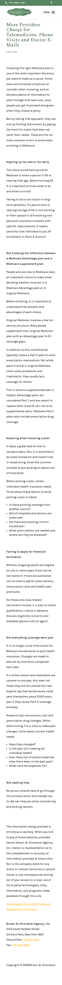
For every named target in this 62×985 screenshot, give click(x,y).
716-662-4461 (17, 3)
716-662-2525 (21, 945)
